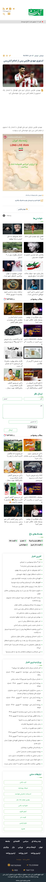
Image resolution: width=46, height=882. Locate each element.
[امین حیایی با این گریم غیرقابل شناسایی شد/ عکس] (33, 284)
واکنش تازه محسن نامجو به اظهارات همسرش (33, 256)
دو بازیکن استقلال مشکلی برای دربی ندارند (27, 609)
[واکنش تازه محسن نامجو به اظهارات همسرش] (33, 247)
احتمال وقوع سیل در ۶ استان (14, 256)
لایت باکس (23, 782)
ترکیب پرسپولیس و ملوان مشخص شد (28, 613)
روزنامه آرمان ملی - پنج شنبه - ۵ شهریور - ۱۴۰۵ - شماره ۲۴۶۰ (23, 673)
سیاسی (25, 841)
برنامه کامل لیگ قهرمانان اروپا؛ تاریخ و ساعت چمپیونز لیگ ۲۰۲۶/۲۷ (23, 599)
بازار (13, 847)
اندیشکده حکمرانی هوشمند (23, 794)
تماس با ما (26, 859)
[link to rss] (4, 9)
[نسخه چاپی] (4, 56)
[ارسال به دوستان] (7, 56)
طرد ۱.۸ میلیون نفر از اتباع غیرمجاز (31, 22)
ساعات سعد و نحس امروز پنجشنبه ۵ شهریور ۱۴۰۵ (25, 712)
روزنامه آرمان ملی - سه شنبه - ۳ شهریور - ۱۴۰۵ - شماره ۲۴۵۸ (23, 699)
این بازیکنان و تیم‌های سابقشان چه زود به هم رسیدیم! (23, 652)
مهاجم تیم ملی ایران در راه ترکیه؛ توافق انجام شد (25, 617)
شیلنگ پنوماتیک (23, 788)
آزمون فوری (23, 811)
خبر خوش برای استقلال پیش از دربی (29, 621)
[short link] (10, 55)
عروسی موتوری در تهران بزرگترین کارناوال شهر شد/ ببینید (13, 274)
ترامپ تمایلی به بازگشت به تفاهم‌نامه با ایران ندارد (24, 756)
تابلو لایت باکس (23, 806)
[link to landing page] (35, 12)
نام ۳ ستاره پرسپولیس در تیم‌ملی (30, 562)
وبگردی (6, 847)
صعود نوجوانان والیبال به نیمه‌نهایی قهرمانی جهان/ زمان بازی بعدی (22, 742)
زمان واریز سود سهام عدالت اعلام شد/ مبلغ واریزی (33, 274)
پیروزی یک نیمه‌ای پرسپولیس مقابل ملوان (27, 605)
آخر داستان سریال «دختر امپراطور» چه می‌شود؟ (26, 668)
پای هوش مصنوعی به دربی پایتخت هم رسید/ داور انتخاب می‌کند (22, 646)
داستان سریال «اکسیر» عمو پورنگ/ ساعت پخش (26, 679)
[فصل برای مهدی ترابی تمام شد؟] (33, 229)
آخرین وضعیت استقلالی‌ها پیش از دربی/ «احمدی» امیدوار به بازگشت (23, 631)
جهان (41, 847)
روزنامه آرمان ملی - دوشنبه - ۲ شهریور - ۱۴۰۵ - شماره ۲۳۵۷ (24, 685)
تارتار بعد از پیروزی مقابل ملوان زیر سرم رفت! (26, 586)
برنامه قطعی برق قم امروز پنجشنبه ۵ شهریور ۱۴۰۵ (25, 716)
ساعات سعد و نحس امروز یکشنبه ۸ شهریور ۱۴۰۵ (13, 293)
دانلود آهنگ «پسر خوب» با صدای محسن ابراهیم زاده (24, 760)
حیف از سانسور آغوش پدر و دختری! (30, 720)
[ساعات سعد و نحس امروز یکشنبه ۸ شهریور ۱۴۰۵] (12, 284)
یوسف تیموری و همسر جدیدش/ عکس (28, 751)
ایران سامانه (19, 881)
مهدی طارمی (22, 209)
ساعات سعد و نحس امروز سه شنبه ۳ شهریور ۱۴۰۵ (25, 736)
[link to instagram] (10, 9)
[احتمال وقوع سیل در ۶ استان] (12, 247)
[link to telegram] (13, 9)
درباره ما (19, 859)
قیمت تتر (23, 817)
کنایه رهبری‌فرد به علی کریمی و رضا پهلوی (14, 237)
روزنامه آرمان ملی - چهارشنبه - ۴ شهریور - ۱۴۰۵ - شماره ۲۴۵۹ (23, 706)
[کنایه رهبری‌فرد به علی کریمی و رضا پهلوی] (12, 229)
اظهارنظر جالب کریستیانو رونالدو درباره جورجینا (26, 582)
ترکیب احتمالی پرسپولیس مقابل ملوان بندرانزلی (26, 636)
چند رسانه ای (36, 841)
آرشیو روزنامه (35, 853)
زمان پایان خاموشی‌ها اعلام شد (31, 724)
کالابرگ (23, 829)
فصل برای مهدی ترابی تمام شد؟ (34, 237)
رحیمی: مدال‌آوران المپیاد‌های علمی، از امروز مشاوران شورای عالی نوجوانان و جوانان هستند (24, 692)
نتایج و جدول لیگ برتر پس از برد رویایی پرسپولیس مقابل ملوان (22, 592)
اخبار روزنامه (23, 853)
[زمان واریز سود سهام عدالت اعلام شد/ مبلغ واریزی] (33, 266)
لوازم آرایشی (23, 823)
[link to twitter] (7, 9)
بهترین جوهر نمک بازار (23, 800)
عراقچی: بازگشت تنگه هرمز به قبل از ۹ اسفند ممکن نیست (22, 764)
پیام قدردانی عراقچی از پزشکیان (31, 747)
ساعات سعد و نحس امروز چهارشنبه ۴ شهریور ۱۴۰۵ (24, 732)
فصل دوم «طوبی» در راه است (31, 728)
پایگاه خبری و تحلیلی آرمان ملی (12, 875)
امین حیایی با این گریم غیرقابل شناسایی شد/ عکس (35, 293)
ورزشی (41, 56)
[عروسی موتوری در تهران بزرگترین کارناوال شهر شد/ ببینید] (12, 266)
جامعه (7, 841)
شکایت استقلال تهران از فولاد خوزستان (28, 574)
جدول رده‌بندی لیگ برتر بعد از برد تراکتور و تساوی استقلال (22, 640)
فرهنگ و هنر (31, 847)
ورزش (36, 56)
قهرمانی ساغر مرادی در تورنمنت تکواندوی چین (26, 578)
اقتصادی (16, 841)
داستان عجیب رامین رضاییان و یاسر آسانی (27, 625)
